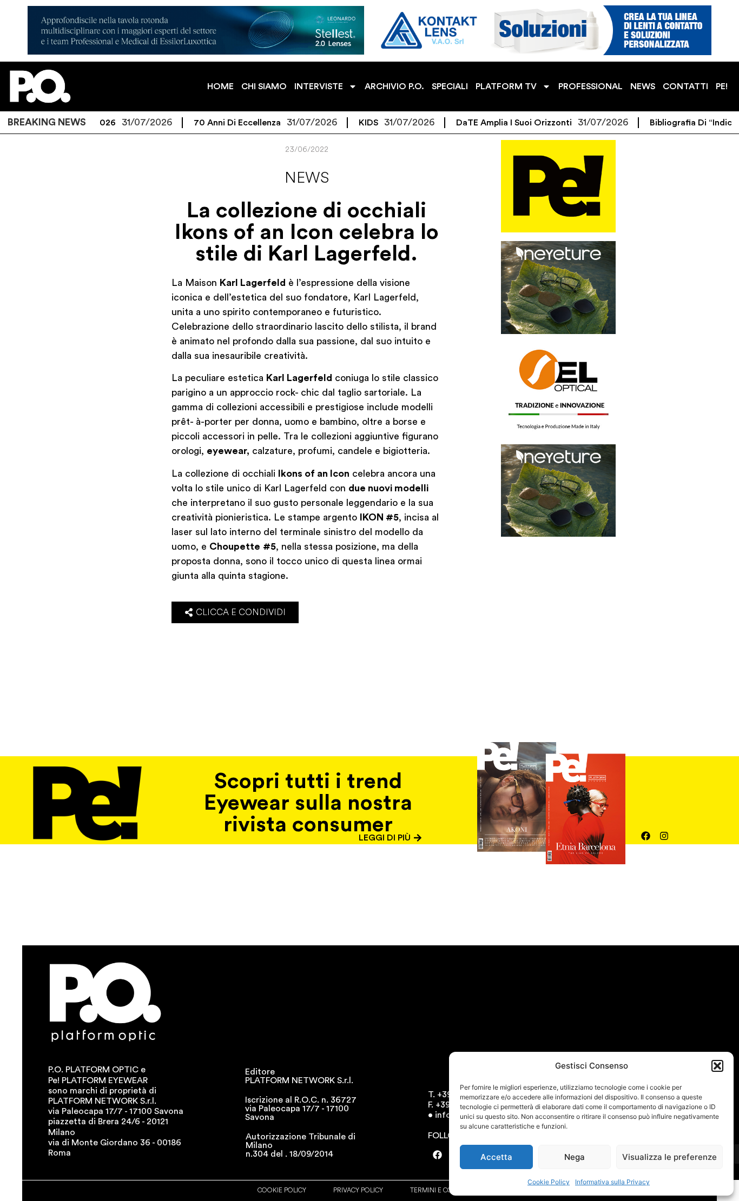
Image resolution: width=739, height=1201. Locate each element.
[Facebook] (645, 835)
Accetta (496, 1157)
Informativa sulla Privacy (612, 1182)
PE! (722, 86)
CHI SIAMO (264, 86)
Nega (574, 1157)
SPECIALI (450, 86)
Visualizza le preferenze (669, 1157)
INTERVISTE (318, 86)
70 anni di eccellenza (213, 122)
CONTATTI (685, 86)
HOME (220, 86)
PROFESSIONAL (590, 86)
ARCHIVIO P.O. (394, 86)
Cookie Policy (548, 1182)
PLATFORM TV (506, 86)
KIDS (344, 122)
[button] (717, 1065)
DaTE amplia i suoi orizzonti (490, 122)
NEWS (642, 86)
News (307, 178)
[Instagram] (664, 835)
